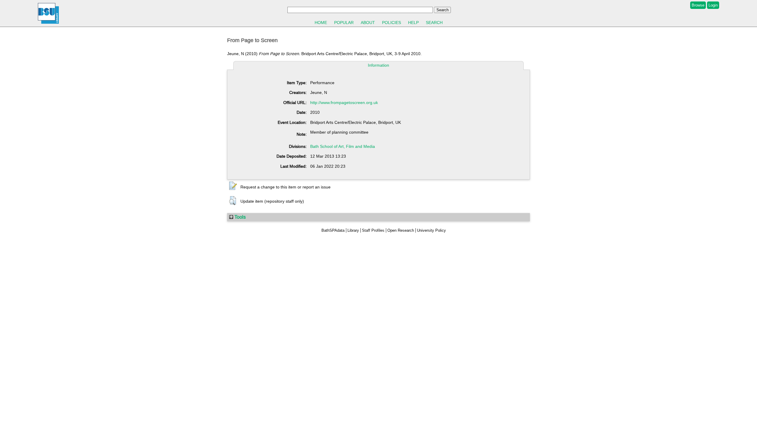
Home (321, 22)
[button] (233, 186)
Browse (698, 5)
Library (353, 230)
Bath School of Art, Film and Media (342, 146)
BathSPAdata (332, 230)
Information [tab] (378, 65)
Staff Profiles (373, 230)
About (368, 22)
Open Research (400, 230)
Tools (239, 217)
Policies (391, 22)
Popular (344, 22)
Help (413, 22)
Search (434, 22)
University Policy (431, 230)
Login (713, 5)
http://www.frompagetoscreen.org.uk (344, 102)
